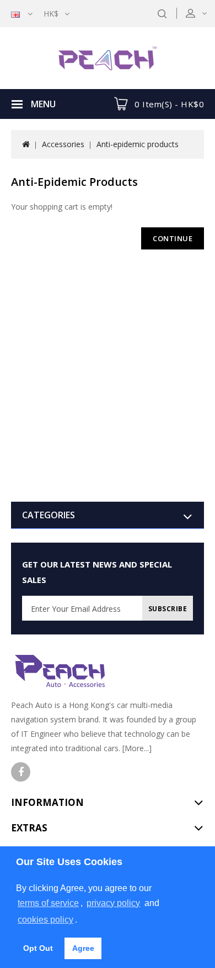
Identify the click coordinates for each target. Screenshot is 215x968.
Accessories (63, 144)
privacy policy (113, 903)
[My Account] (203, 13)
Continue (172, 238)
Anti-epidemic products (137, 144)
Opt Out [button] (38, 948)
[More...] (137, 748)
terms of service (48, 903)
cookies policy (45, 919)
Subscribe (167, 608)
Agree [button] (83, 948)
